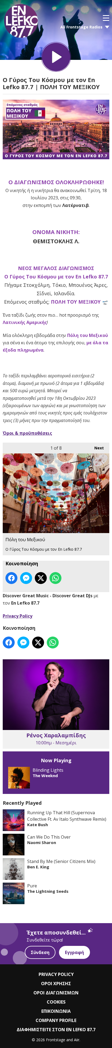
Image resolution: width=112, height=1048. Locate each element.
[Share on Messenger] (26, 578)
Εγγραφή (74, 952)
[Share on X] (41, 578)
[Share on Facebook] (11, 578)
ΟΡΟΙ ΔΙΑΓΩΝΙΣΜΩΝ (56, 993)
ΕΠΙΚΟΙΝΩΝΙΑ (56, 1011)
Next (96, 447)
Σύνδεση (40, 952)
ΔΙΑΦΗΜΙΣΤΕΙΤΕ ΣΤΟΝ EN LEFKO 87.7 (56, 1030)
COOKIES (56, 1002)
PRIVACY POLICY (56, 974)
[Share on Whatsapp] (55, 578)
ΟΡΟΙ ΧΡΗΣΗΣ (56, 984)
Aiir (76, 1039)
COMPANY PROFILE (56, 1020)
